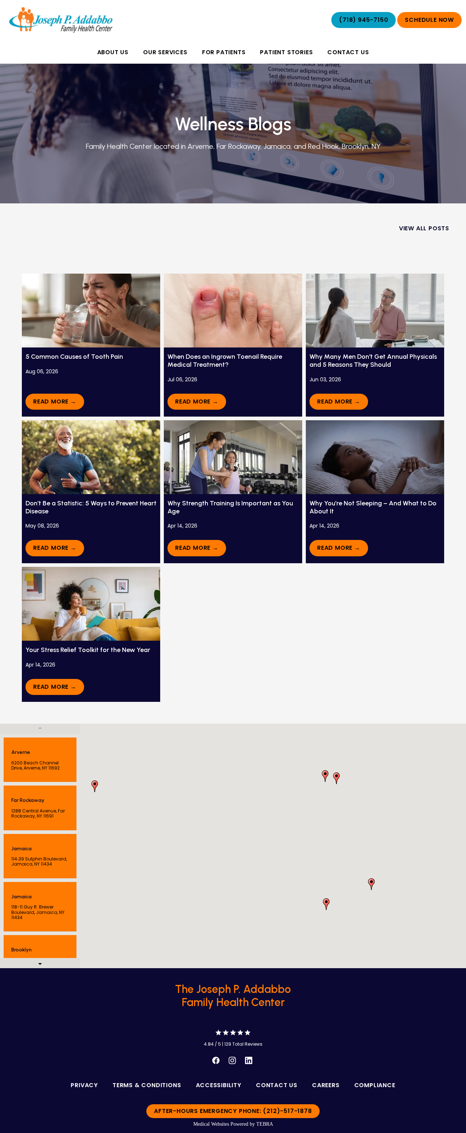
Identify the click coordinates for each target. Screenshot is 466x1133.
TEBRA (264, 1124)
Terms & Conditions (146, 1085)
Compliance (374, 1085)
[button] (326, 904)
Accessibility (218, 1085)
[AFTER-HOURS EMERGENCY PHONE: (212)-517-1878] (233, 1118)
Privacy (84, 1085)
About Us (113, 52)
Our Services (165, 52)
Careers (326, 1085)
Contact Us (348, 52)
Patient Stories (286, 52)
